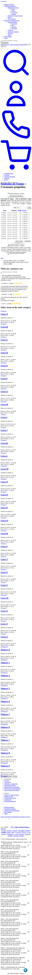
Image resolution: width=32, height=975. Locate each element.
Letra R (4, 533)
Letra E (4, 366)
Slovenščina (21, 830)
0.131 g (3, 227)
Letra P (4, 508)
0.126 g (3, 234)
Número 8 (5, 753)
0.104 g (3, 238)
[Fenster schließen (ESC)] (25, 972)
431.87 (24, 227)
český (13, 832)
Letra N (4, 482)
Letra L (4, 456)
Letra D (4, 353)
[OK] (10, 264)
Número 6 (5, 727)
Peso (4, 210)
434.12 (24, 223)
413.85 (24, 236)
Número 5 (5, 714)
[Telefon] (16, 139)
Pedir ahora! (4, 776)
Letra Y (4, 624)
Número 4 (5, 701)
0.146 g (3, 212)
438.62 (24, 221)
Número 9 (5, 766)
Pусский (18, 832)
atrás (2, 258)
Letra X (4, 611)
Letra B (4, 327)
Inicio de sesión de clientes (8, 817)
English (9, 830)
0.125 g (3, 236)
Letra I (4, 417)
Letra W (5, 598)
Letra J (4, 430)
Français (14, 830)
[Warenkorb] (16, 170)
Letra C (4, 340)
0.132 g (3, 223)
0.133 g (3, 221)
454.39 (24, 215)
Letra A (4, 314)
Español (3, 832)
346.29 (24, 238)
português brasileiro (18, 836)
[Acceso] (16, 108)
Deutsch (4, 830)
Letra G (4, 391)
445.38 (24, 219)
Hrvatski (21, 834)
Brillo (20, 210)
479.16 (24, 212)
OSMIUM (4, 1)
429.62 (24, 230)
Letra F (4, 378)
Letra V (4, 585)
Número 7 (5, 740)
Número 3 (5, 688)
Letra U (4, 572)
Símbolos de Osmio (12, 183)
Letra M (4, 469)
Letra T (4, 559)
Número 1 (5, 662)
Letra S (4, 546)
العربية (16, 834)
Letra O (4, 495)
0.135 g (3, 219)
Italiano (28, 830)
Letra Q (4, 520)
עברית (28, 832)
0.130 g (3, 230)
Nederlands (10, 834)
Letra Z (4, 637)
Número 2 (5, 675)
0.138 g (3, 215)
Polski (8, 832)
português (27, 834)
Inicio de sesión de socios (23, 817)
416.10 (24, 234)
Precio (24, 210)
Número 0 (5, 650)
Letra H (4, 404)
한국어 (24, 832)
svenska (3, 834)
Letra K (4, 443)
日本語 (10, 836)
